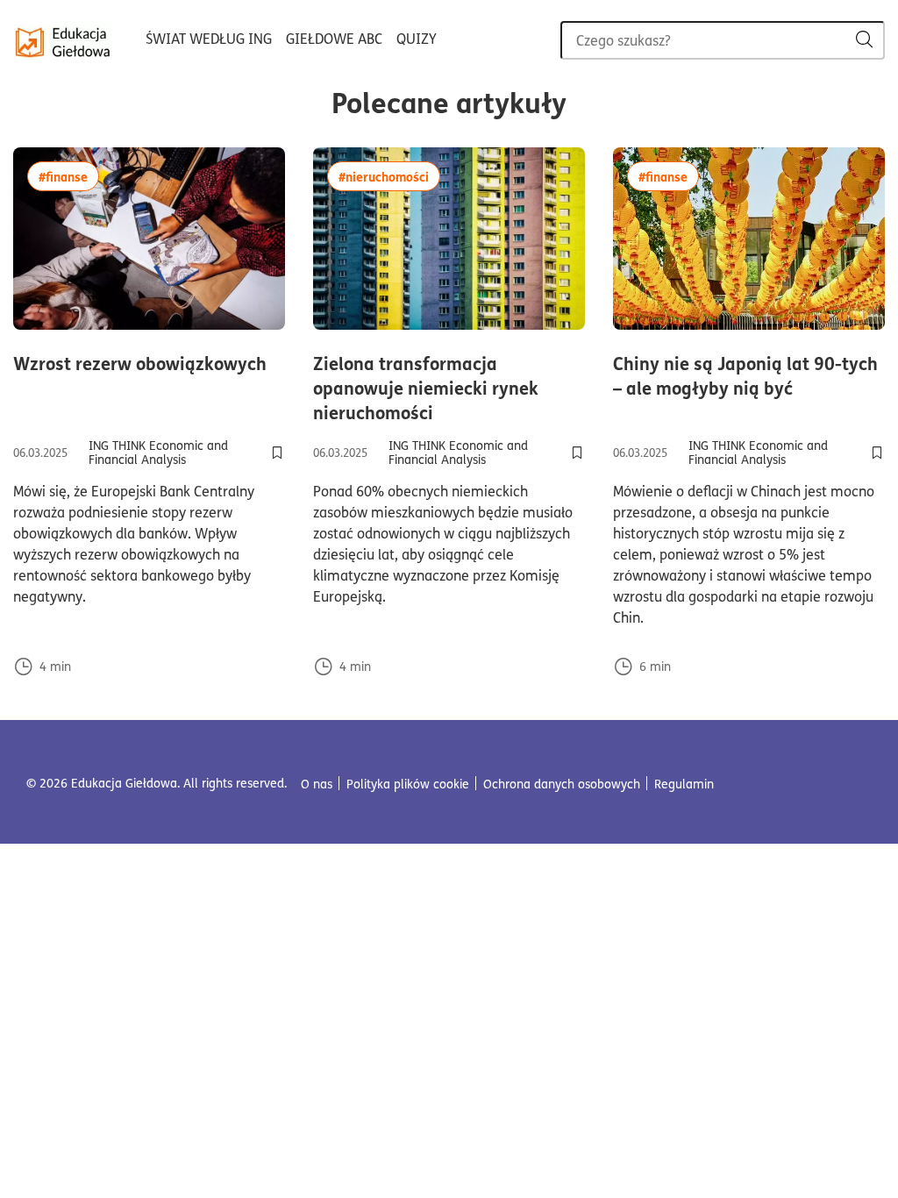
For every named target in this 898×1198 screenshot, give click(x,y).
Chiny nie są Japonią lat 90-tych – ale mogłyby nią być (749, 375)
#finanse (69, 176)
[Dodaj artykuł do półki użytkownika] (277, 452)
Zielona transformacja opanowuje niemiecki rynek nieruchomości (449, 387)
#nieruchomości (389, 176)
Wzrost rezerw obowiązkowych (149, 363)
